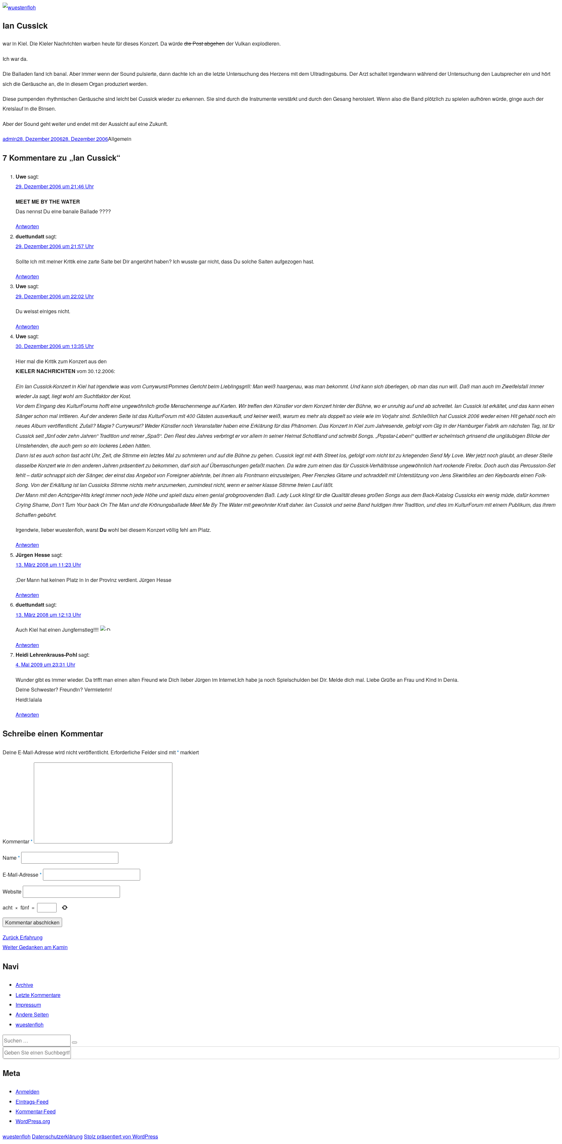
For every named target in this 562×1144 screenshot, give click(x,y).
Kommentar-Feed (36, 1111)
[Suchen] (74, 1042)
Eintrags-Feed (32, 1101)
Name (11, 857)
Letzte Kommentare (38, 995)
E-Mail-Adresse (22, 874)
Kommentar (18, 841)
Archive (24, 985)
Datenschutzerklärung (57, 1136)
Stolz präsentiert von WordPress (121, 1136)
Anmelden (27, 1091)
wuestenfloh (30, 1024)
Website (12, 891)
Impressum (28, 1004)
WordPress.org (33, 1121)
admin (10, 138)
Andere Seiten (32, 1014)
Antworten (27, 226)
